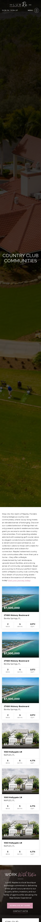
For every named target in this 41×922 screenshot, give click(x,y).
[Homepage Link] (20, 4)
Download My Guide (20, 905)
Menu (30, 10)
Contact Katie (20, 911)
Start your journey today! (19, 580)
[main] (20, 432)
